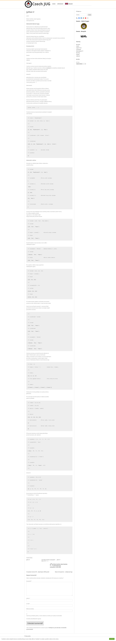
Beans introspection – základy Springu (63, 572)
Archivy (77, 62)
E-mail (28, 603)
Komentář (29, 581)
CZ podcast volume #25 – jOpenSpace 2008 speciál (37, 572)
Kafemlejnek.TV (79, 51)
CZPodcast (60, 3)
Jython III (28, 559)
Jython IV (58, 559)
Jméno (28, 598)
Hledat (89, 14)
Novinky (78, 52)
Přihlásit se (78, 11)
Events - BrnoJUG (81, 31)
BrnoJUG (78, 44)
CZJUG (53, 3)
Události (78, 56)
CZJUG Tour (79, 47)
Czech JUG (41, 3)
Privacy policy (27, 636)
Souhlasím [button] (112, 638)
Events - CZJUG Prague (82, 21)
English (71, 3)
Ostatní (77, 54)
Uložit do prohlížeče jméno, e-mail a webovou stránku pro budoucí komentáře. (44, 615)
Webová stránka (30, 608)
